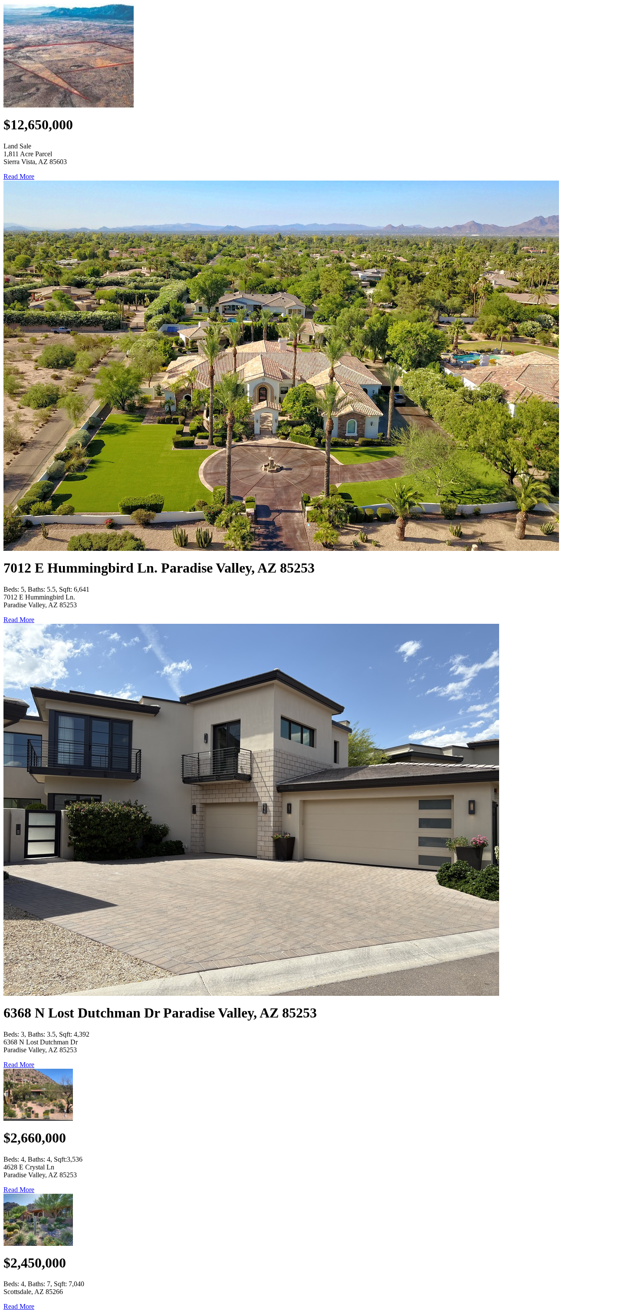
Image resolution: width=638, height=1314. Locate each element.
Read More (18, 176)
